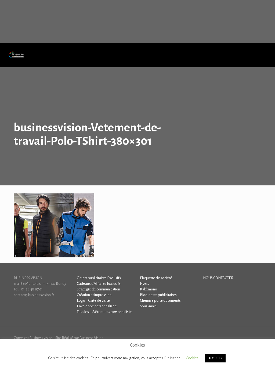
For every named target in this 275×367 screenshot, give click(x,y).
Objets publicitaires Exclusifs (99, 278)
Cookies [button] (192, 358)
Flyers (144, 284)
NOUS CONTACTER (218, 278)
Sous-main (148, 306)
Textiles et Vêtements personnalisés (104, 312)
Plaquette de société (156, 278)
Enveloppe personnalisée (97, 306)
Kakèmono (148, 289)
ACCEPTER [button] (215, 358)
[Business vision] (16, 55)
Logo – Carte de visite (93, 300)
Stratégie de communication (98, 289)
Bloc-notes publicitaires (158, 295)
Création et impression (94, 295)
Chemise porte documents (160, 300)
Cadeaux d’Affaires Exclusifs (99, 284)
